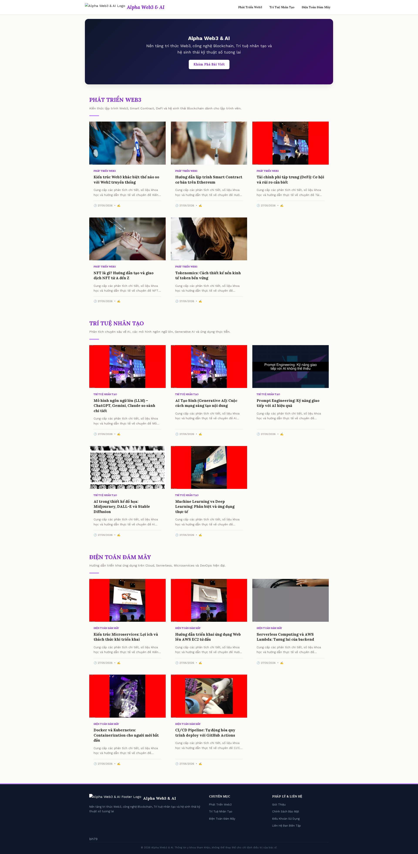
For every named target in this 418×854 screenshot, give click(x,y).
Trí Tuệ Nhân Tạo (282, 7)
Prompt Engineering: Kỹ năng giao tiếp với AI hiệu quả (288, 403)
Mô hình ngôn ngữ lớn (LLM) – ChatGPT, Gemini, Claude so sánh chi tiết (124, 405)
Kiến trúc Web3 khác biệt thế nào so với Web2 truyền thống (126, 180)
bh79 (93, 839)
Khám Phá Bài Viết (209, 64)
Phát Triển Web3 (250, 7)
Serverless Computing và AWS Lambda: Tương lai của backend (285, 637)
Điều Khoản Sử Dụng (286, 818)
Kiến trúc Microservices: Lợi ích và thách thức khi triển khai (126, 637)
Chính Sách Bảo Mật (285, 811)
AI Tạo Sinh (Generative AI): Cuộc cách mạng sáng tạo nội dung (206, 403)
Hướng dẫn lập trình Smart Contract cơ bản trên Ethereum (208, 180)
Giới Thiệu (279, 804)
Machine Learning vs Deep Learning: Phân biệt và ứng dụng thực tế (204, 506)
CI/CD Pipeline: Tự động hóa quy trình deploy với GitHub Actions (205, 733)
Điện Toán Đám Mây (316, 7)
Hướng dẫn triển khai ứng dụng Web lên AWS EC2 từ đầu (208, 637)
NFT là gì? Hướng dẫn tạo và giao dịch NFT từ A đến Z (123, 276)
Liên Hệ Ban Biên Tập (286, 825)
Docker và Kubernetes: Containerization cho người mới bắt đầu (126, 735)
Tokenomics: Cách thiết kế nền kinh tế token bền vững (208, 276)
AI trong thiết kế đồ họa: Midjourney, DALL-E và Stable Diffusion (122, 506)
